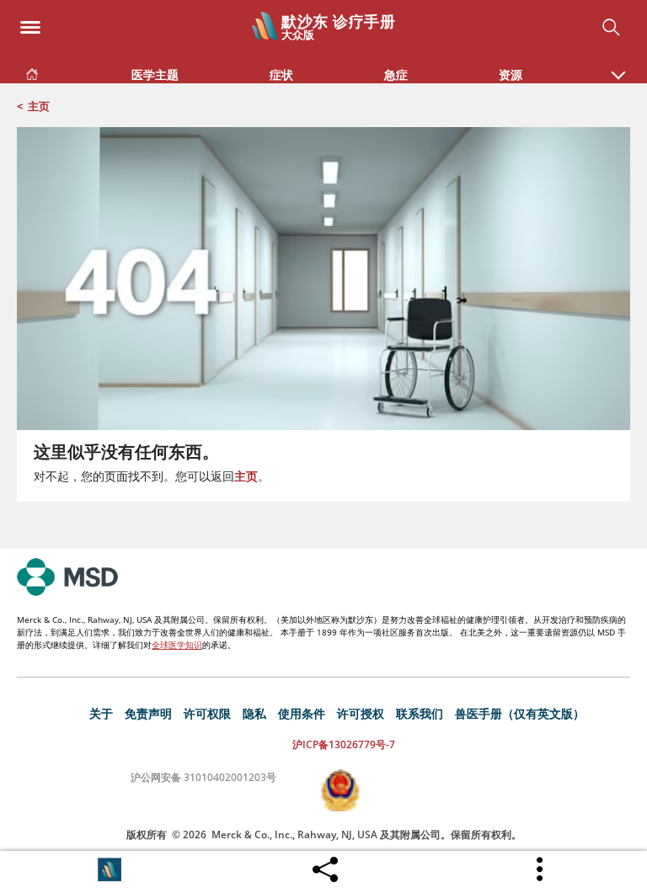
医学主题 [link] (155, 74)
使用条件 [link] (301, 713)
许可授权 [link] (360, 713)
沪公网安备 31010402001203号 (203, 777)
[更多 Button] (541, 869)
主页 (39, 106)
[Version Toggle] (109, 869)
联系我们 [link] (419, 713)
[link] (32, 71)
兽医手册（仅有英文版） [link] (520, 713)
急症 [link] (396, 74)
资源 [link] (510, 74)
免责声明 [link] (148, 713)
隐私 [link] (254, 713)
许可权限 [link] (207, 713)
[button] (618, 66)
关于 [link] (101, 713)
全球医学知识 (177, 645)
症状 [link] (281, 74)
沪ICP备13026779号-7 (343, 744)
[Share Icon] (325, 865)
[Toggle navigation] (30, 22)
